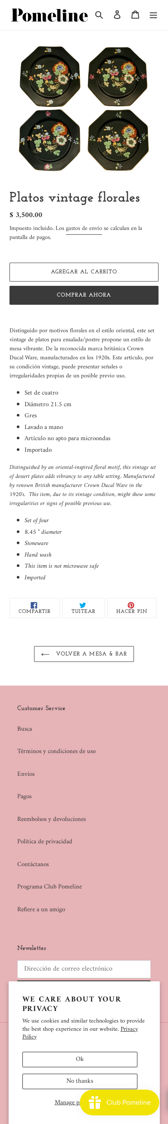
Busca (24, 729)
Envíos (25, 774)
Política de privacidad (44, 842)
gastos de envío (84, 228)
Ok (80, 1059)
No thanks (79, 1081)
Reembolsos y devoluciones (51, 819)
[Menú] (153, 15)
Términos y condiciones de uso (56, 751)
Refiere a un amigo (41, 910)
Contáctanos (33, 864)
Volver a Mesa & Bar (90, 654)
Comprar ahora (84, 295)
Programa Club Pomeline (49, 887)
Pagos (24, 796)
